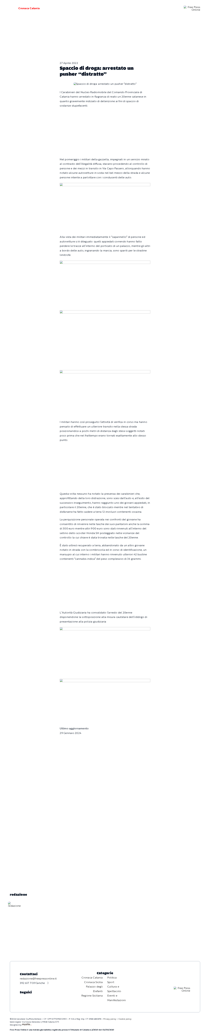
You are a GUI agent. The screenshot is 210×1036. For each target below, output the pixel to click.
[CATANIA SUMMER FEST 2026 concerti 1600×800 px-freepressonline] (105, 263)
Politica (112, 977)
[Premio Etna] (105, 372)
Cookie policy (124, 1018)
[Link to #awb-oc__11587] (10, 8)
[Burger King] (105, 681)
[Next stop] (105, 185)
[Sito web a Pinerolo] (27, 1024)
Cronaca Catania (29, 8)
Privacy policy (109, 1018)
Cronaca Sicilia (93, 982)
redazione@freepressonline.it (38, 978)
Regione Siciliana (92, 995)
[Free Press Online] (192, 7)
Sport (110, 982)
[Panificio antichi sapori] (105, 312)
